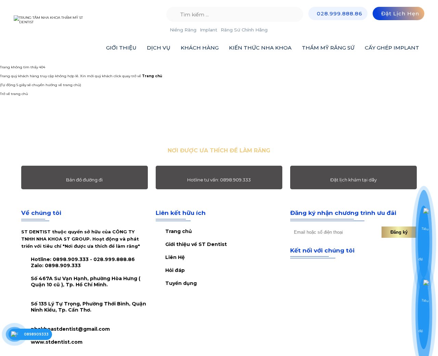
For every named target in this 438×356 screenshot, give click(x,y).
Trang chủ (178, 231)
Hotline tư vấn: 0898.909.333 (219, 179)
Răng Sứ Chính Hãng (244, 29)
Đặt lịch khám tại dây (353, 179)
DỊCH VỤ (158, 47)
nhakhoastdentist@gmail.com (70, 329)
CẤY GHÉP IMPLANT (392, 47)
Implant (208, 29)
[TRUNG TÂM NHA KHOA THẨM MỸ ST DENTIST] (55, 19)
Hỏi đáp (175, 270)
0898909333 (36, 334)
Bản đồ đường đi (84, 179)
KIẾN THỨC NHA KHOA (260, 47)
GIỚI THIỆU (121, 47)
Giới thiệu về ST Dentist (196, 244)
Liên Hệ (175, 257)
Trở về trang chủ (14, 94)
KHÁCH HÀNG (200, 47)
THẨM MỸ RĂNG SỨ (328, 47)
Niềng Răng (183, 29)
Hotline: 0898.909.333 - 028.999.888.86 (83, 262)
